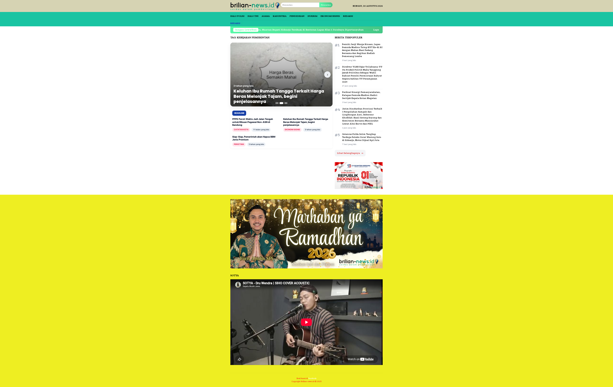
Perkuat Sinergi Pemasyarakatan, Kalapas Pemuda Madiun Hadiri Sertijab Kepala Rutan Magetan (361, 95)
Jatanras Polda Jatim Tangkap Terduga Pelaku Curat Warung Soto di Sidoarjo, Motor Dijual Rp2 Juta (361, 137)
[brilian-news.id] (255, 6)
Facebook (312, 378)
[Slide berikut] (327, 74)
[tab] (277, 103)
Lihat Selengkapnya (350, 153)
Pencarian (326, 5)
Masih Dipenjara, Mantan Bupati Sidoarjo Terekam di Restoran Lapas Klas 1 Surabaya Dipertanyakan (259, 29)
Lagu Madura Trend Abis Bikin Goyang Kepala (359, 29)
